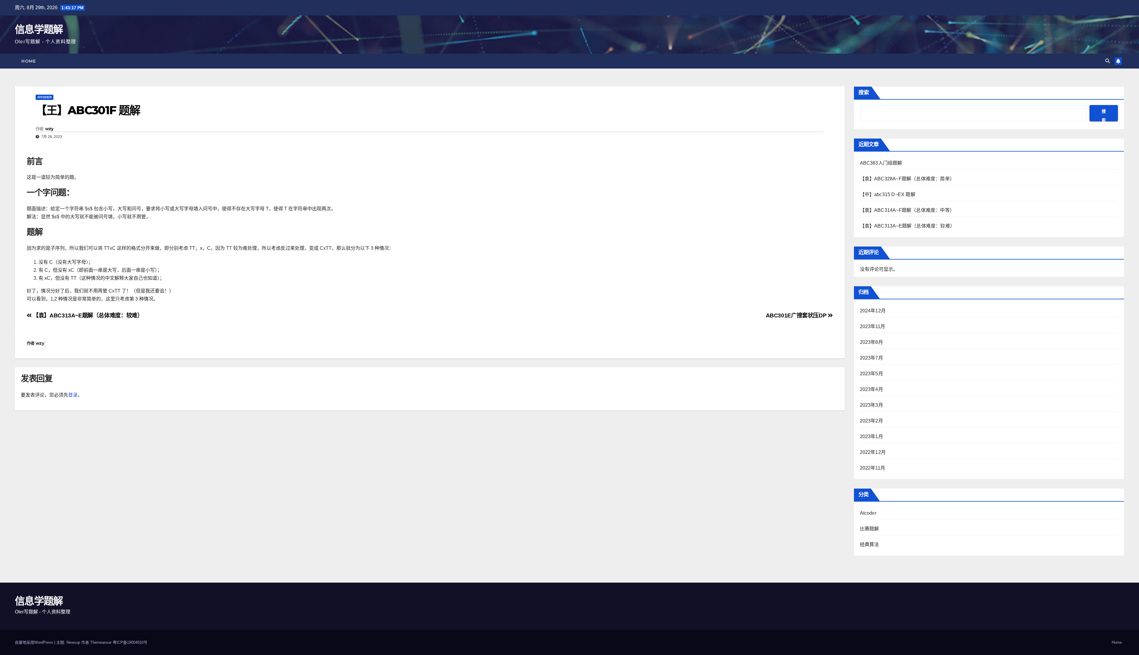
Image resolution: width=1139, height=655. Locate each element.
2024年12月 (873, 310)
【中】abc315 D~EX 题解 (887, 194)
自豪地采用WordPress (34, 642)
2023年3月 (871, 405)
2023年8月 (871, 342)
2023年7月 (871, 357)
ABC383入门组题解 (881, 163)
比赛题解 (869, 528)
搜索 (863, 93)
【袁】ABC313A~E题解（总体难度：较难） (87, 315)
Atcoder (44, 97)
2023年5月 (871, 373)
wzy (49, 128)
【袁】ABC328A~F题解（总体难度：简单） (907, 178)
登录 (73, 395)
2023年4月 (871, 389)
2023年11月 (872, 326)
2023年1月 (871, 436)
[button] (1107, 60)
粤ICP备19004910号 (130, 642)
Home (28, 61)
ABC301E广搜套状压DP (797, 315)
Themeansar (101, 642)
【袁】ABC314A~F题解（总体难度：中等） (907, 210)
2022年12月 (873, 452)
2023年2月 (871, 420)
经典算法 (869, 544)
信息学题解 (39, 29)
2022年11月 (872, 467)
